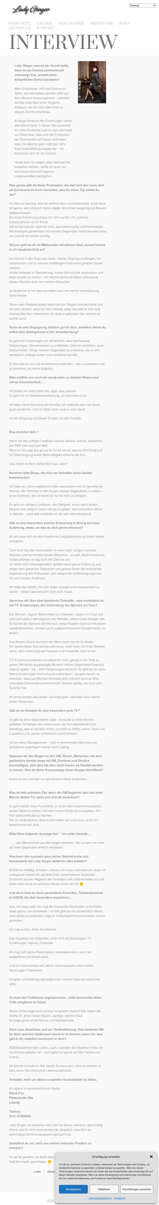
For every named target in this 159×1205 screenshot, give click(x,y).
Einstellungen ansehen (137, 1189)
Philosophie (72, 23)
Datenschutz (55, 1171)
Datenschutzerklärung (100, 1198)
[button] (151, 1157)
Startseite (19, 23)
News (124, 23)
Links (37, 1171)
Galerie (45, 23)
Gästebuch (19, 28)
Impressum (119, 1198)
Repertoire (101, 23)
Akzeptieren (73, 1189)
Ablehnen (104, 1189)
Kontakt (46, 28)
